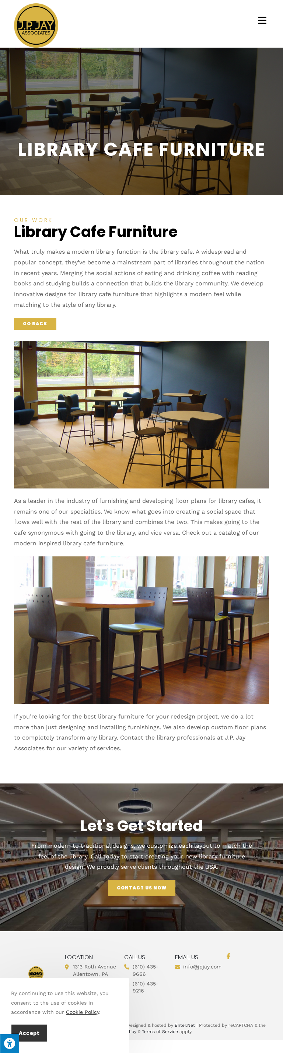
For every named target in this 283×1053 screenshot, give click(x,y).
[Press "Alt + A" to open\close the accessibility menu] (9, 1043)
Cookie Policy (82, 1012)
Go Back (35, 323)
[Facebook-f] (228, 956)
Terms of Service (160, 1031)
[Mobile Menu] (263, 20)
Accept (29, 1033)
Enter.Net (185, 1025)
